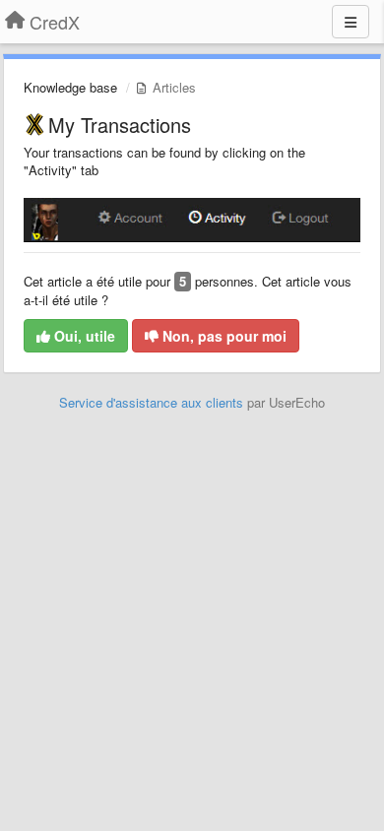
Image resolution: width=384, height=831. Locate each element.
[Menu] (350, 21)
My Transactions (119, 124)
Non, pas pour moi (223, 336)
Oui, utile (82, 336)
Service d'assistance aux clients (151, 402)
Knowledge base (70, 87)
